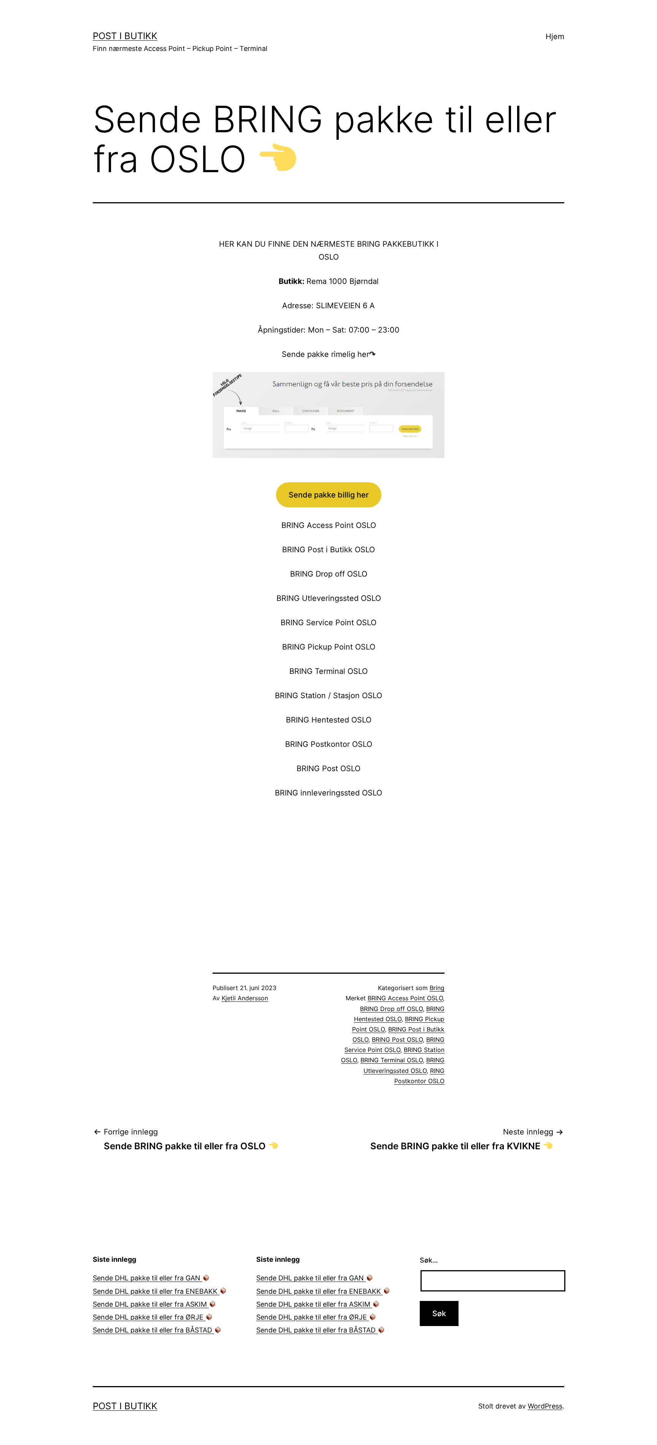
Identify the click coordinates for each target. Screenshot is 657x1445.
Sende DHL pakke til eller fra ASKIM (151, 1304)
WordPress (545, 1406)
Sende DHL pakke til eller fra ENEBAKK (156, 1291)
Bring (437, 988)
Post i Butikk (125, 35)
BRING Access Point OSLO (405, 998)
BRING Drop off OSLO (391, 1008)
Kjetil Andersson (245, 998)
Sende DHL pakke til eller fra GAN (147, 1278)
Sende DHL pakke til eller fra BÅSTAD (153, 1330)
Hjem (555, 36)
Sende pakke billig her (329, 494)
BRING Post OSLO (397, 1039)
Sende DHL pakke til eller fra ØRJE (149, 1317)
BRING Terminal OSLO (391, 1060)
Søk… (429, 1260)
